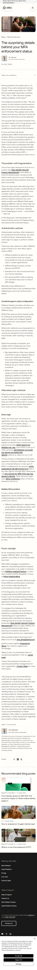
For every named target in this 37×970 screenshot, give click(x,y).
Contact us (9, 923)
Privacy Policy (11, 950)
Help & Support (6, 894)
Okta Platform (6, 865)
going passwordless (12, 576)
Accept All (18, 956)
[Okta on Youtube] (2, 934)
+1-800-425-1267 (9, 917)
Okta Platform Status (8, 902)
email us (31, 915)
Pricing (3, 873)
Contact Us (5, 898)
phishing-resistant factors (15, 571)
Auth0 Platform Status (8, 906)
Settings (18, 964)
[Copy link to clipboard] (14, 759)
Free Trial (4, 877)
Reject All (18, 960)
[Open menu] (33, 8)
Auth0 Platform (6, 869)
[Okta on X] (6, 934)
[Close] (35, 939)
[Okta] (7, 7)
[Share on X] (21, 759)
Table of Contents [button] (8, 75)
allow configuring (13, 479)
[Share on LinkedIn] (18, 759)
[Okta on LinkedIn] (10, 934)
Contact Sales (6, 880)
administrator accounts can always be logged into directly (17, 452)
